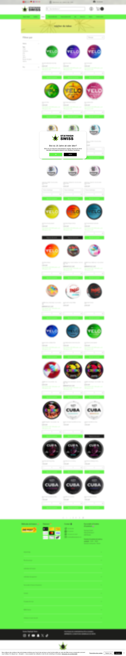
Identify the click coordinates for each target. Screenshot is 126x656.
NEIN (70, 154)
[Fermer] (124, 653)
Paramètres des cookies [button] (96, 653)
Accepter (118, 653)
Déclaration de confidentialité (69, 654)
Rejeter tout (108, 653)
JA (56, 154)
